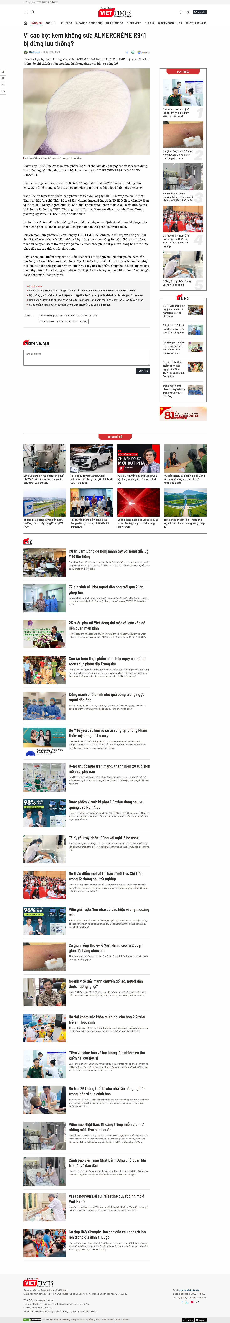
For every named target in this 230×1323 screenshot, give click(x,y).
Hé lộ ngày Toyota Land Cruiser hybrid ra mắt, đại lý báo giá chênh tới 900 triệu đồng (91, 479)
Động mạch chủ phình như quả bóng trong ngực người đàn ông (174, 391)
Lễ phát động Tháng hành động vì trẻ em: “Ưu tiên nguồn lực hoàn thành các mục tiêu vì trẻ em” (82, 290)
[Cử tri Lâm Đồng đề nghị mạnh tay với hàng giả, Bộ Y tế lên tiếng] (195, 310)
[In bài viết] (133, 52)
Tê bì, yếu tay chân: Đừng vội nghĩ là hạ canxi (177, 283)
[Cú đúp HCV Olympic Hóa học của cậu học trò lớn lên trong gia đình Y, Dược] (44, 1243)
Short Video (134, 23)
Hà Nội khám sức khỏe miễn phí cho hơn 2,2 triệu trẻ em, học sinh (107, 1019)
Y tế (28, 542)
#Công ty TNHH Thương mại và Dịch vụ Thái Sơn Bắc (63, 321)
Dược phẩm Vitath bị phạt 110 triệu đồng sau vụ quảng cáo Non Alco (106, 804)
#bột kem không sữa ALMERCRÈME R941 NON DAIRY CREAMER (68, 315)
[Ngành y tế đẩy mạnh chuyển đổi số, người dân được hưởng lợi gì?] (44, 992)
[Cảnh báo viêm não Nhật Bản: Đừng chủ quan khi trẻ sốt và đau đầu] (44, 1171)
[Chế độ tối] (188, 12)
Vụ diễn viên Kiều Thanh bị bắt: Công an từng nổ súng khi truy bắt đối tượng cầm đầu (184, 479)
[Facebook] (127, 52)
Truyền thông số (196, 23)
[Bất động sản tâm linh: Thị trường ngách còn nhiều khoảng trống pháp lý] (185, 502)
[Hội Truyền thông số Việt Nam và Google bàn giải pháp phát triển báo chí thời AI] (91, 502)
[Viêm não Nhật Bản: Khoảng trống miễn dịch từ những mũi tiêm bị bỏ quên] (183, 176)
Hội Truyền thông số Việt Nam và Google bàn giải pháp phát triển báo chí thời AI (90, 523)
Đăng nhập (199, 12)
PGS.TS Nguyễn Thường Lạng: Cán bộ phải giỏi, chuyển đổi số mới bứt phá (137, 479)
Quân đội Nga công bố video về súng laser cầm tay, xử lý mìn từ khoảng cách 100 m (137, 523)
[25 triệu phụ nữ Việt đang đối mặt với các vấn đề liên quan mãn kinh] (195, 347)
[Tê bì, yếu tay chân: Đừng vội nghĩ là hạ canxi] (183, 264)
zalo (187, 1302)
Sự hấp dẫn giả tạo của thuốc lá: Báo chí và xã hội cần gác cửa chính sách (70, 304)
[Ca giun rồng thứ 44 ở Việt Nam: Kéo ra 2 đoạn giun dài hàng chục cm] (183, 134)
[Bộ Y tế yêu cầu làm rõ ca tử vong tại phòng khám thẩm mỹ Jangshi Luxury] (44, 742)
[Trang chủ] (25, 23)
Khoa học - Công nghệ (89, 23)
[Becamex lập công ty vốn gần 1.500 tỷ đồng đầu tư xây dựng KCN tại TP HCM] (44, 502)
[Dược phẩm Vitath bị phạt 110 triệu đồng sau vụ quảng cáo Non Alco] (44, 813)
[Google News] (143, 52)
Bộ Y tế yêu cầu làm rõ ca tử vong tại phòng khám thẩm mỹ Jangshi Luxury (108, 733)
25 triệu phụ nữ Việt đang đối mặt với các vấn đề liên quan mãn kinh (174, 348)
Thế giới (150, 23)
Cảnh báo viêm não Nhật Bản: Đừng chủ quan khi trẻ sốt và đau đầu (107, 1163)
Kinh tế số (66, 23)
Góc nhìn (50, 23)
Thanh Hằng (34, 52)
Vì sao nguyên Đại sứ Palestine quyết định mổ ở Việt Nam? (106, 1198)
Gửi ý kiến (143, 371)
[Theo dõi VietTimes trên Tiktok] (197, 1302)
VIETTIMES (115, 12)
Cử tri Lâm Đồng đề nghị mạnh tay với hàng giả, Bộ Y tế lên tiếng (174, 311)
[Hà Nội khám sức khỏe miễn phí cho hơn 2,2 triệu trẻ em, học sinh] (44, 1028)
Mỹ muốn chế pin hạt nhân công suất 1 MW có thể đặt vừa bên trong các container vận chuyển (43, 479)
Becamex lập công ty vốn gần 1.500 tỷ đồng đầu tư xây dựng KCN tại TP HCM (43, 523)
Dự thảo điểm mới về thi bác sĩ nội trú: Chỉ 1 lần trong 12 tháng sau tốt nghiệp (176, 241)
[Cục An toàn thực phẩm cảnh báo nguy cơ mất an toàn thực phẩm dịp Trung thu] (195, 367)
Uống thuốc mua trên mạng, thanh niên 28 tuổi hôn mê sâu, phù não (109, 769)
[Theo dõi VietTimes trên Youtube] (192, 1302)
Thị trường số (114, 23)
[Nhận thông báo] (181, 12)
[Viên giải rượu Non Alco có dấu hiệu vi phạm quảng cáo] (44, 921)
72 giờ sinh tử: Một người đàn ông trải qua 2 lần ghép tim (173, 329)
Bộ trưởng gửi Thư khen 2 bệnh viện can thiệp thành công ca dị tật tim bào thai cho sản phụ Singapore (86, 295)
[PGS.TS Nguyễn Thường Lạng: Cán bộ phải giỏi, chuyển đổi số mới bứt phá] (138, 458)
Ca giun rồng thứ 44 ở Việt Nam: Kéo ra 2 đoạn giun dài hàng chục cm (177, 155)
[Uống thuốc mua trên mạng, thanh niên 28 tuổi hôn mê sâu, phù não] (44, 777)
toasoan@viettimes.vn (189, 1290)
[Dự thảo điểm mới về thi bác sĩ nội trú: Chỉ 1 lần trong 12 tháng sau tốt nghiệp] (183, 219)
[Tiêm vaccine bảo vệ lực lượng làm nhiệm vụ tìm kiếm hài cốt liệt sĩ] (183, 92)
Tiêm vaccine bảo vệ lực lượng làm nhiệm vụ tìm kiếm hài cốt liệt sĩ (176, 113)
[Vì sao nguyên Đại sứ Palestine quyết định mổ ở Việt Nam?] (44, 1207)
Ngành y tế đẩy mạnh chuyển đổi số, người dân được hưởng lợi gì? (106, 983)
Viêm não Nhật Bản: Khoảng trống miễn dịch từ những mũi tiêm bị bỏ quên (178, 197)
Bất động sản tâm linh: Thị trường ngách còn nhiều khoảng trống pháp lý (184, 523)
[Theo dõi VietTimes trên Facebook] (182, 1302)
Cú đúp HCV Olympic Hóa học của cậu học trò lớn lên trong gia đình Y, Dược (107, 1234)
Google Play (201, 1320)
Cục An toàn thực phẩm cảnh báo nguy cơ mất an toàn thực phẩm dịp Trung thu (174, 369)
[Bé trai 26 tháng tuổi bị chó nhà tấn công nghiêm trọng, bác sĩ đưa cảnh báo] (44, 1100)
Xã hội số (36, 23)
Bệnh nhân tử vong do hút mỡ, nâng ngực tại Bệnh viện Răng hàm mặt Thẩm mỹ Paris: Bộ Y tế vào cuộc (86, 300)
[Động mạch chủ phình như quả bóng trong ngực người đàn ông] (195, 390)
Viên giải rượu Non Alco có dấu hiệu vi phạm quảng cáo (109, 912)
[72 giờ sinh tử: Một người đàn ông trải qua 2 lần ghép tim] (195, 330)
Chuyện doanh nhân (170, 23)
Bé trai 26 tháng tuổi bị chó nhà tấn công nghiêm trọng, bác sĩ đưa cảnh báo (107, 1091)
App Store (188, 1320)
